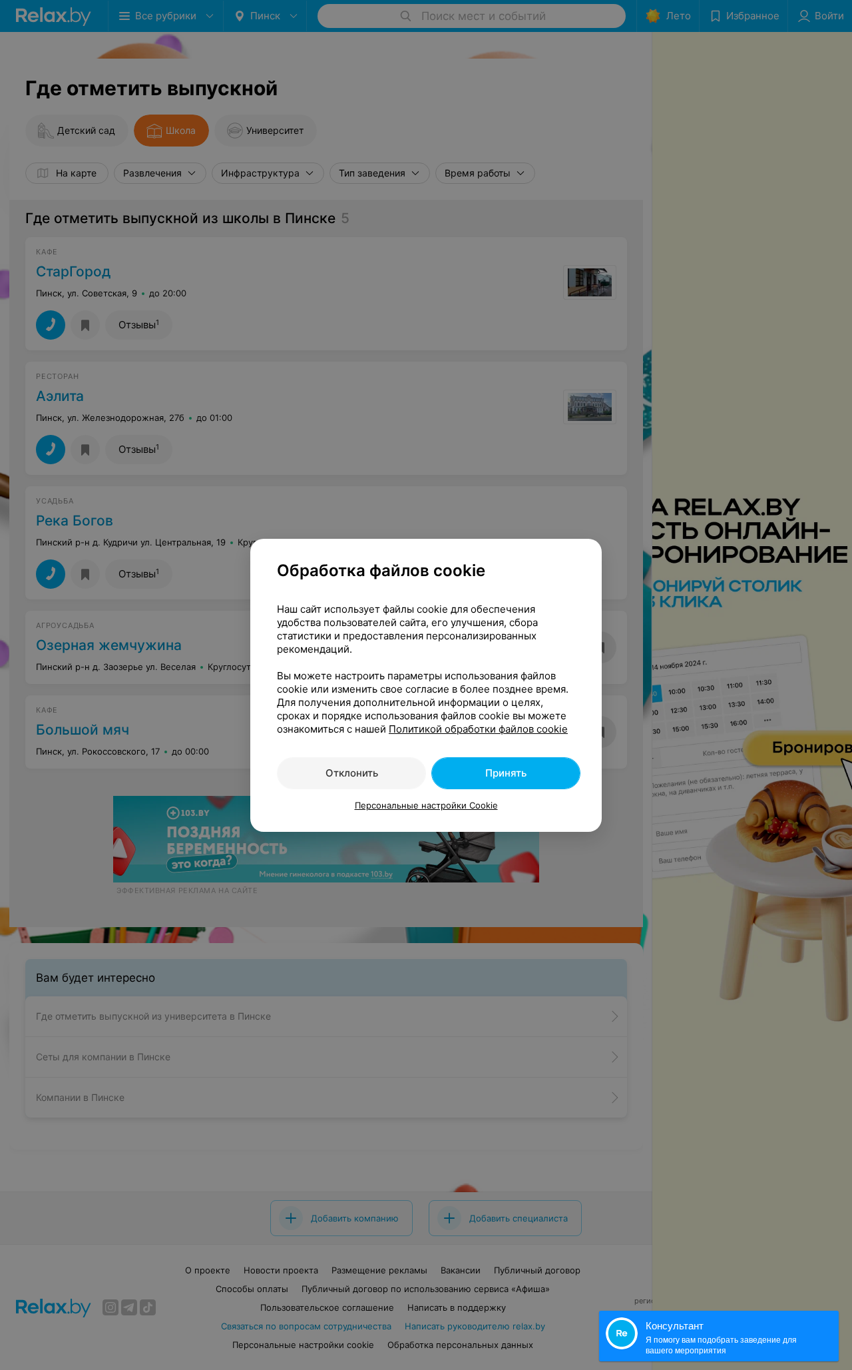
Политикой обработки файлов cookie (478, 729)
